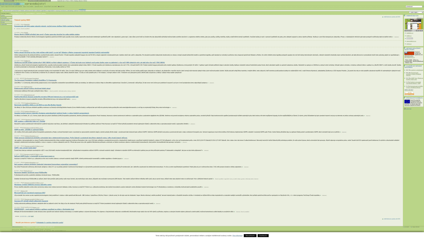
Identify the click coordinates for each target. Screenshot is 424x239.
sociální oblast (236, 178)
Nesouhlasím (250, 235)
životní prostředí (25, 28)
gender (243, 178)
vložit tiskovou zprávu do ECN (392, 16)
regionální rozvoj (228, 178)
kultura (69, 91)
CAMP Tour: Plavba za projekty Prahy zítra (414, 78)
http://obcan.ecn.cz (409, 57)
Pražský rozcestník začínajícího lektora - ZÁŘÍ (413, 82)
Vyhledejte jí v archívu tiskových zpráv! (49, 222)
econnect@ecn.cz (60, 230)
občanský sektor (63, 91)
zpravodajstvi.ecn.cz (17, 13)
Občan (85, 0)
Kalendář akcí (61, 0)
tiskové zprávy (5, 20)
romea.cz (409, 43)
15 (29, 216)
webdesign (23, 229)
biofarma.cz (409, 38)
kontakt (407, 226)
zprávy (3, 15)
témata (3, 22)
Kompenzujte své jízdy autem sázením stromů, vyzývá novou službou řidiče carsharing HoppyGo (47, 26)
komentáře (4, 17)
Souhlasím (263, 235)
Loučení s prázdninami (417, 70)
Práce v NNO (69, 0)
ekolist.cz (409, 35)
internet (18, 28)
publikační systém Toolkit (36, 229)
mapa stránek (415, 226)
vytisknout (408, 109)
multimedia (4, 24)
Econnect (48, 229)
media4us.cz (409, 33)
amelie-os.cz (419, 18)
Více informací (237, 235)
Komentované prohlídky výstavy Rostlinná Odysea (413, 74)
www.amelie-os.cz (411, 41)
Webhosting (15, 229)
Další (32, 216)
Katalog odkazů (78, 0)
